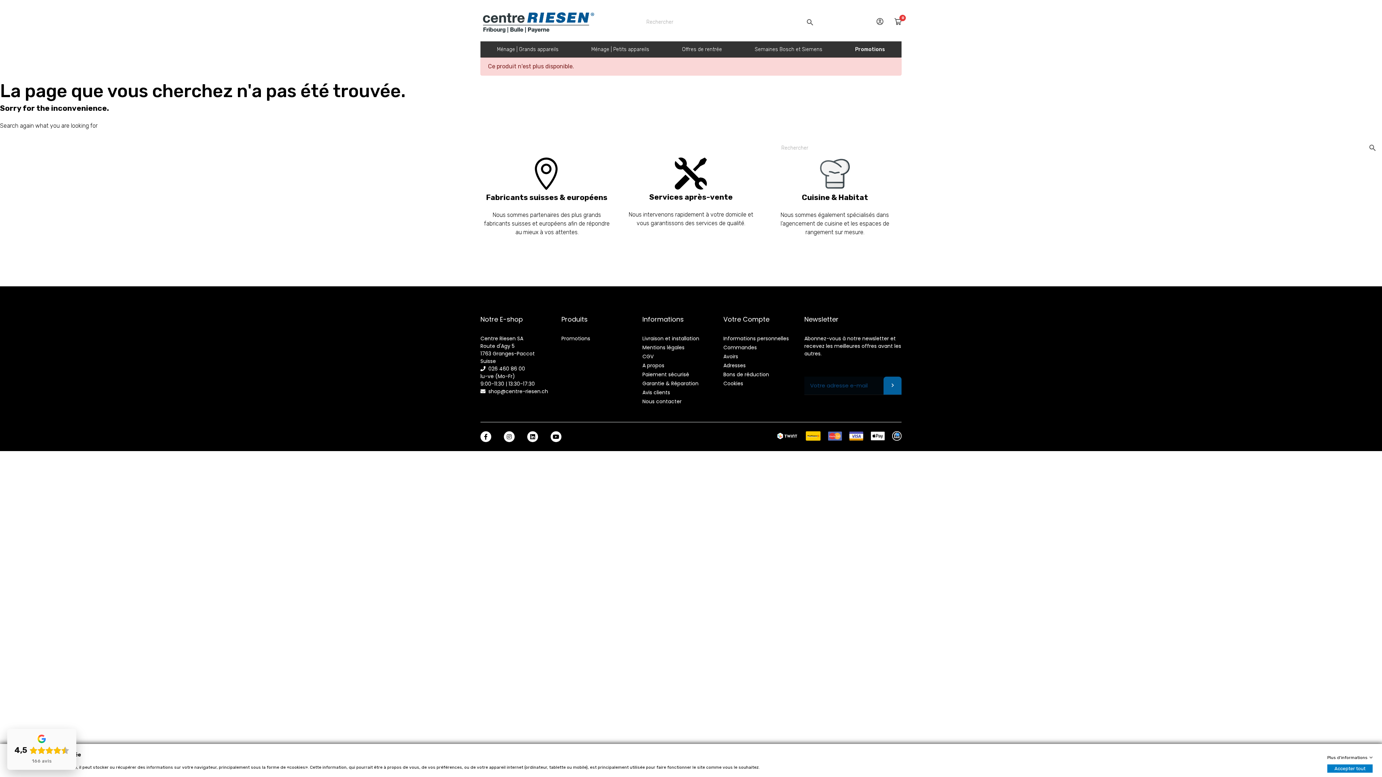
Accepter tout (1349, 768)
